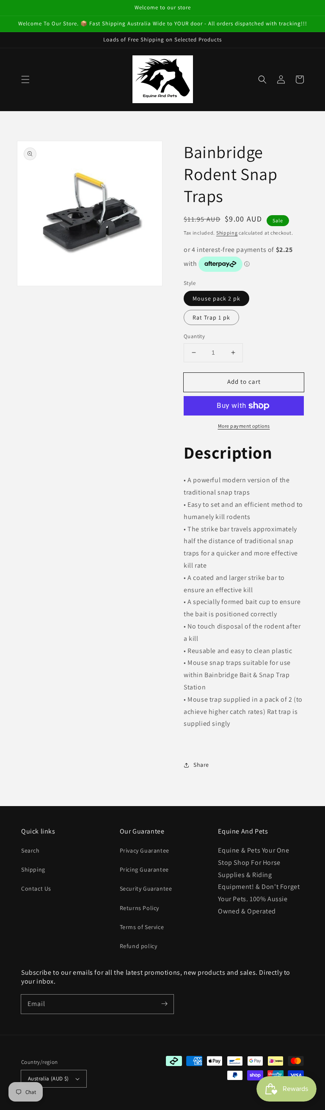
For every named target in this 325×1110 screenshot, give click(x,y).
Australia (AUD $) (48, 1078)
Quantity (194, 336)
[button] (25, 79)
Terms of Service (142, 927)
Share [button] (201, 764)
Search (30, 850)
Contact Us (36, 888)
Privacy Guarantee (144, 850)
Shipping (227, 233)
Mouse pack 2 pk (216, 298)
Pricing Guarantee (144, 869)
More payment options (244, 426)
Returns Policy (139, 908)
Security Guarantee (146, 888)
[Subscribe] (164, 1004)
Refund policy (138, 946)
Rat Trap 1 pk (211, 317)
